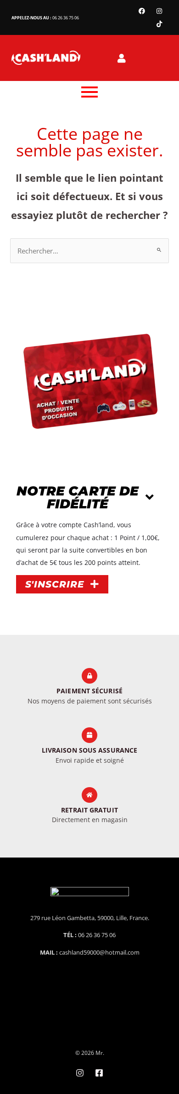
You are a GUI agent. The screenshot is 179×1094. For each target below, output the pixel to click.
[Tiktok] (159, 23)
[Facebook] (141, 11)
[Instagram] (159, 11)
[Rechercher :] (89, 250)
